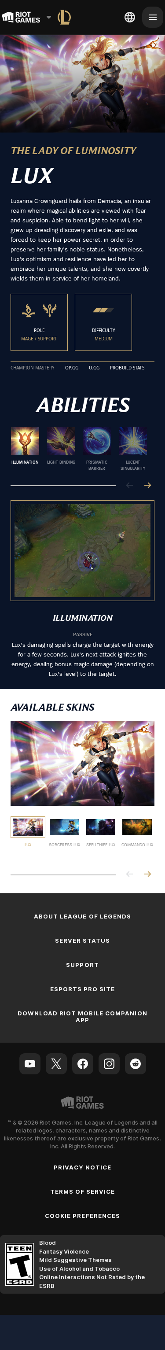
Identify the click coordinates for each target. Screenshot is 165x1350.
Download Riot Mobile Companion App (82, 1016)
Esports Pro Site (82, 988)
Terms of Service (82, 1191)
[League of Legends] (64, 17)
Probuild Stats (127, 368)
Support (82, 964)
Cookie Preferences (82, 1215)
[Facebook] (82, 1064)
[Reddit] (135, 1064)
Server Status (82, 940)
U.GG (94, 368)
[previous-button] (130, 486)
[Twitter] (56, 1064)
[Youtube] (30, 1064)
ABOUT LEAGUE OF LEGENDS (82, 916)
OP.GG (71, 368)
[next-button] (147, 486)
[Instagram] (109, 1064)
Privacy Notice (83, 1167)
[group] (79, 449)
